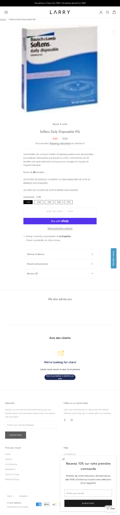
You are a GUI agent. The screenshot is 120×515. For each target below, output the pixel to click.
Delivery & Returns (35, 254)
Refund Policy (12, 479)
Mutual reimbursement (37, 263)
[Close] (63, 459)
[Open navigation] (6, 12)
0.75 (69, 202)
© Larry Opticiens (14, 502)
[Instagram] (72, 420)
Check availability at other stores (43, 240)
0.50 (59, 202)
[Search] (107, 12)
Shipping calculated (60, 143)
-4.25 (28, 202)
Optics (8, 459)
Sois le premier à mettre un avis (60, 377)
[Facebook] (65, 420)
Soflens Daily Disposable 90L (22, 19)
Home (3, 19)
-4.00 (38, 202)
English (23, 496)
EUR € (9, 496)
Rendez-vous (113, 258)
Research (10, 469)
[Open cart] (114, 12)
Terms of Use (12, 474)
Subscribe (88, 503)
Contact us (70, 454)
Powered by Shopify (18, 506)
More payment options (60, 228)
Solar (8, 454)
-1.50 (49, 202)
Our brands (11, 464)
